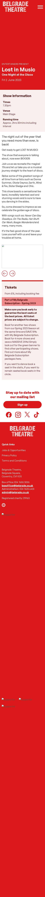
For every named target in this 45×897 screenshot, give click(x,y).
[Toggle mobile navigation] (40, 7)
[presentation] (5, 274)
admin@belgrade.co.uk (15, 492)
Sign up (22, 404)
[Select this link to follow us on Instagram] (18, 416)
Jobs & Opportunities (14, 450)
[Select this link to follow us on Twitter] (27, 416)
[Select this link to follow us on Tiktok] (36, 416)
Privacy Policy (9, 455)
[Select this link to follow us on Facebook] (9, 416)
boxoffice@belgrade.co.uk (17, 485)
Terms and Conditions (14, 460)
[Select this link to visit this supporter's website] (8, 699)
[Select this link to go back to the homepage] (15, 6)
